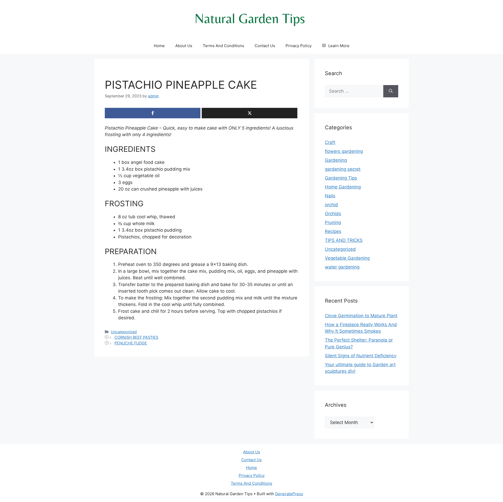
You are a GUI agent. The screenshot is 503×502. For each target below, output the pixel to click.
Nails (330, 195)
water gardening (342, 267)
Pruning (333, 222)
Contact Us (265, 45)
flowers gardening (344, 151)
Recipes (333, 231)
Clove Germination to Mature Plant (361, 315)
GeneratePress (289, 493)
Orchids (333, 213)
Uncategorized (124, 332)
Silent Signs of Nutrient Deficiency (360, 355)
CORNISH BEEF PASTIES (136, 337)
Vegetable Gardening (347, 258)
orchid (331, 204)
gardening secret (342, 169)
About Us (183, 45)
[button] (336, 46)
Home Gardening (343, 186)
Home (159, 45)
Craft (330, 142)
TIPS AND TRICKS (344, 240)
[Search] (390, 91)
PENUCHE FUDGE (130, 343)
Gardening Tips (341, 178)
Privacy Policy (298, 45)
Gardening (336, 160)
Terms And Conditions (223, 45)
